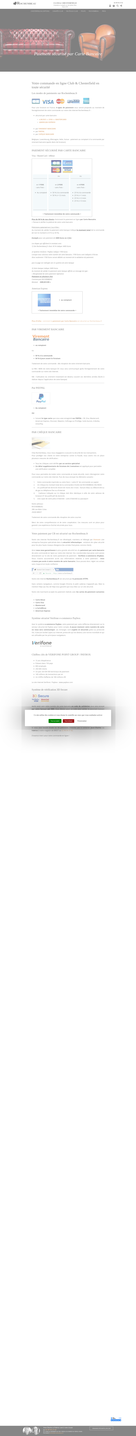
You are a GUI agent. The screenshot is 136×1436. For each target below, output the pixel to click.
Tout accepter (55, 721)
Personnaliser (82, 721)
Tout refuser (68, 721)
